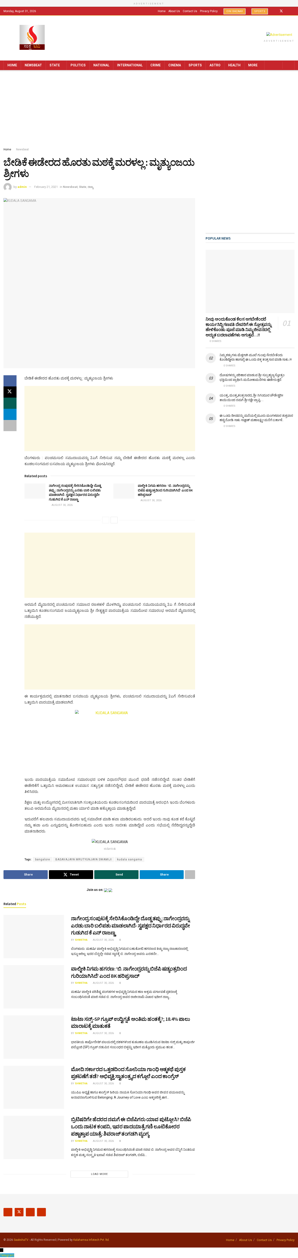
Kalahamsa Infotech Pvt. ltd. (91, 1239)
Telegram (7, 1255)
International (130, 65)
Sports (259, 11)
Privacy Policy (209, 11)
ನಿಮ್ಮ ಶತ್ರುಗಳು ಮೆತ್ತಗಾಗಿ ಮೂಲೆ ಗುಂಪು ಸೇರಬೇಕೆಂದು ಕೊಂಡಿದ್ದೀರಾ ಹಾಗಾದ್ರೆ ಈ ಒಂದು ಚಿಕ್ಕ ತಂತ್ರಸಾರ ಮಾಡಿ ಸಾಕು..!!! (255, 357)
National (101, 65)
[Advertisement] (149, 109)
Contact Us (190, 11)
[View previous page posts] (105, 520)
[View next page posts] (114, 520)
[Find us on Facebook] (275, 11)
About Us (174, 11)
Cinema (174, 65)
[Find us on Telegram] (293, 11)
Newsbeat (33, 65)
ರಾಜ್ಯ (90, 187)
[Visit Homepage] (32, 38)
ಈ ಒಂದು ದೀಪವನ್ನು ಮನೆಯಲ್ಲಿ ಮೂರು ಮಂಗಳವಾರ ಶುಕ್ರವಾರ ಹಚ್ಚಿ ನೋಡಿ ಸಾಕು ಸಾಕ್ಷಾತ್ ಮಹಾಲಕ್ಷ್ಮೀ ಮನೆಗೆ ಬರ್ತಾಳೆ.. (256, 417)
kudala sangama (129, 859)
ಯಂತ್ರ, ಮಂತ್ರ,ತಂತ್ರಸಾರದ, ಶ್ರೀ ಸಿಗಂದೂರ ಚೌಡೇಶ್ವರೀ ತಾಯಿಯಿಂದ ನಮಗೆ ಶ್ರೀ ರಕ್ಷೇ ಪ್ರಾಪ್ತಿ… (251, 397)
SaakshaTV (21, 1239)
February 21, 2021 (46, 187)
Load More (99, 1174)
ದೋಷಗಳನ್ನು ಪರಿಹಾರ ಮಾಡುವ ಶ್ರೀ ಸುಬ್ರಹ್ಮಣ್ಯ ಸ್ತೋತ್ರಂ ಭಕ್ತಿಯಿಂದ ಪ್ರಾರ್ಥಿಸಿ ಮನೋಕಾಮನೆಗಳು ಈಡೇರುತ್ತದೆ (252, 377)
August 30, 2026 (62, 505)
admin (22, 187)
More (252, 65)
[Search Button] (289, 65)
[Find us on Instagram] (287, 11)
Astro (215, 65)
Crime (155, 65)
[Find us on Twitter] (281, 11)
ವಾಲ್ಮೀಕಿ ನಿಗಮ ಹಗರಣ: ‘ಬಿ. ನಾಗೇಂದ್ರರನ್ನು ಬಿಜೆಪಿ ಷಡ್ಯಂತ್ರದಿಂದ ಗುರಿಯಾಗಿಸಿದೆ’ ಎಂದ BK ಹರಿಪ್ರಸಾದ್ (165, 490)
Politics (78, 65)
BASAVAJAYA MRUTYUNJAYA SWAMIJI (83, 859)
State (55, 65)
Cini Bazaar (234, 11)
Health (234, 65)
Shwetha (81, 939)
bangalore (42, 859)
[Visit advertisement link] (279, 34)
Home (162, 11)
